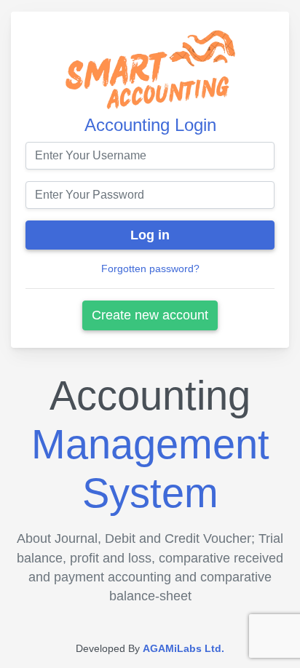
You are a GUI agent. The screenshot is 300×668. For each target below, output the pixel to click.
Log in (150, 235)
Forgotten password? (150, 268)
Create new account (150, 315)
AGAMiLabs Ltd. (183, 648)
